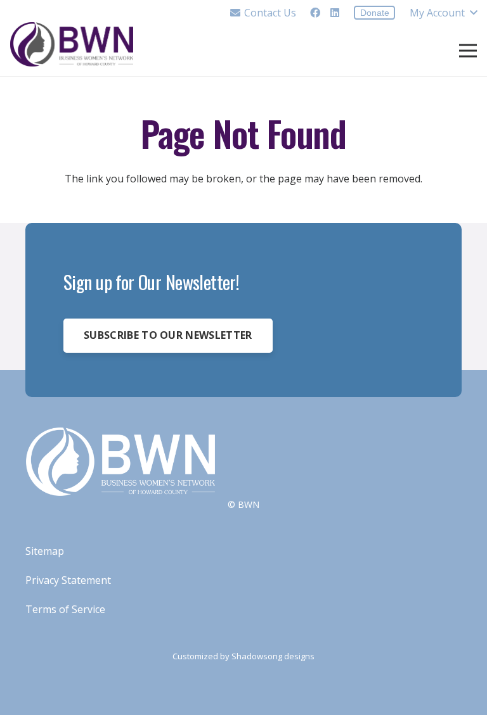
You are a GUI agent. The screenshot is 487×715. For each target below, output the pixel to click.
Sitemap (44, 551)
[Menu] (468, 50)
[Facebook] (315, 13)
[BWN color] (71, 44)
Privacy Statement (68, 580)
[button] (443, 13)
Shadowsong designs (273, 656)
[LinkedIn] (334, 13)
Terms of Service (65, 609)
